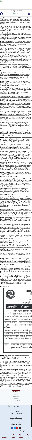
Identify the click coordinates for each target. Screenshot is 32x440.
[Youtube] (17, 428)
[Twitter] (15, 428)
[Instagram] (20, 428)
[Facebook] (12, 428)
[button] (28, 435)
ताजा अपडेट (4, 437)
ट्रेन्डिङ (13, 437)
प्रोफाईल (21, 437)
